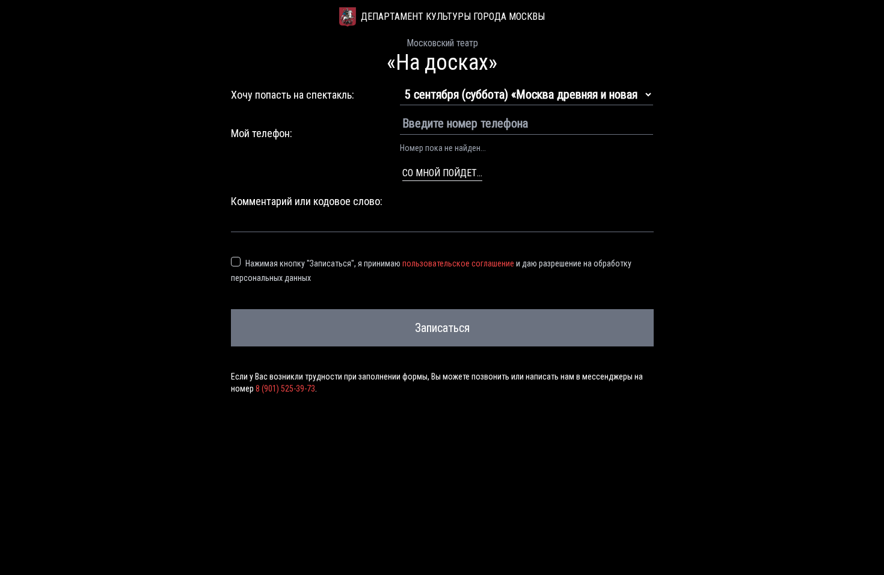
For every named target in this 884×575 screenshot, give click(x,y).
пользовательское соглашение (458, 263)
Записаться (442, 328)
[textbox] (442, 221)
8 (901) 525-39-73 (285, 388)
